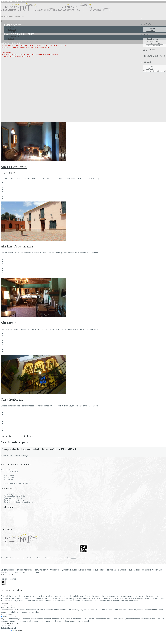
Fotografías (14, 36)
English (149, 68)
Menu (19, 43)
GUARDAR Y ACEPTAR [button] (10, 623)
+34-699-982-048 (7, 478)
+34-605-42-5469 (7, 476)
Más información (15, 574)
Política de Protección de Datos (15, 496)
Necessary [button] (5, 603)
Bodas (11, 27)
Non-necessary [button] (7, 614)
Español (149, 66)
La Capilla (150, 28)
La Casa (147, 35)
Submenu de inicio (9, 43)
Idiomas (147, 62)
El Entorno (149, 50)
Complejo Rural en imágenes (19, 34)
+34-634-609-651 (7, 480)
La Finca (147, 24)
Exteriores (150, 30)
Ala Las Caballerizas (154, 43)
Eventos (12, 29)
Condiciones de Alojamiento (14, 500)
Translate (18, 630)
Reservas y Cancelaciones (13, 498)
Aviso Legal (8, 494)
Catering (12, 32)
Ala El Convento (153, 46)
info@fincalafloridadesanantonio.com (14, 483)
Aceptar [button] (4, 574)
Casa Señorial (152, 39)
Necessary (7, 605)
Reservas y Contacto (154, 56)
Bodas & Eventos (12, 25)
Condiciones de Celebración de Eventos (18, 502)
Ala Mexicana (152, 41)
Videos (11, 38)
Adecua (73, 558)
